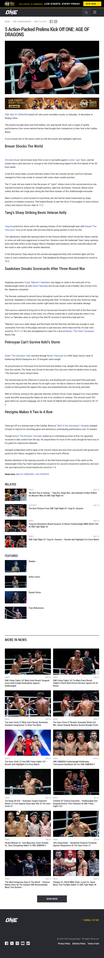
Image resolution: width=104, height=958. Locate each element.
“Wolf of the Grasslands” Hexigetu (73, 425)
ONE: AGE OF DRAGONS (16, 114)
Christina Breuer (12, 160)
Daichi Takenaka (40, 286)
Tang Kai (9, 226)
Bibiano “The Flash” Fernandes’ (80, 331)
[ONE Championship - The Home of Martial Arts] (11, 12)
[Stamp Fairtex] (16, 597)
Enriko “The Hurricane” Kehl (17, 355)
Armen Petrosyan (55, 355)
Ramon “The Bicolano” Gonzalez (27, 436)
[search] (86, 12)
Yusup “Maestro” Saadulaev (37, 282)
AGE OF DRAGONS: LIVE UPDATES (32, 474)
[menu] (94, 12)
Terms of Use (93, 943)
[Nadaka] (16, 566)
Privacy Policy (64, 943)
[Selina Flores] (16, 582)
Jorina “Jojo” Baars (77, 160)
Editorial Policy (78, 943)
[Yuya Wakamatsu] (16, 613)
